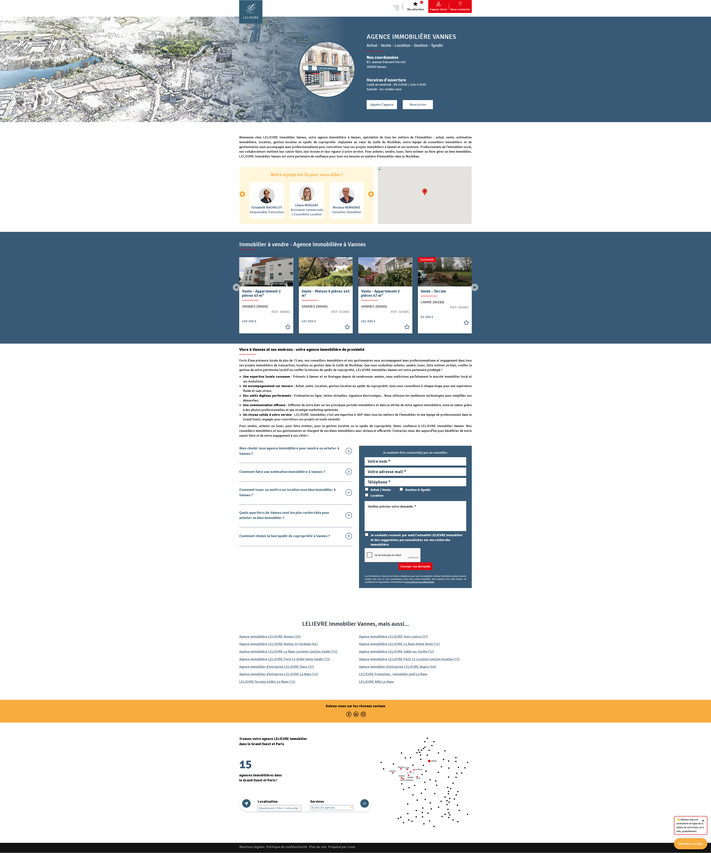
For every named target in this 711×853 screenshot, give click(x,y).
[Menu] (396, 6)
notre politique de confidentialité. (419, 582)
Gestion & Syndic (417, 490)
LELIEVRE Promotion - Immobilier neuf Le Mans (393, 674)
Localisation (268, 801)
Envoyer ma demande (415, 566)
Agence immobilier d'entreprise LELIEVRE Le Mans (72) (278, 674)
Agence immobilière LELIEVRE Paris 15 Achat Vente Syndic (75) (284, 659)
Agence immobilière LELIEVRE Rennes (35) (270, 636)
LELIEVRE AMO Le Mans (376, 682)
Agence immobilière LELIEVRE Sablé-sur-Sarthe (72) (396, 651)
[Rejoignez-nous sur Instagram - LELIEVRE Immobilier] (363, 715)
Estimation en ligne (690, 844)
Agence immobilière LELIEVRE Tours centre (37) (393, 636)
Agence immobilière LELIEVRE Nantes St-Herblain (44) (278, 644)
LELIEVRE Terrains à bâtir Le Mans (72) (267, 682)
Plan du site (317, 847)
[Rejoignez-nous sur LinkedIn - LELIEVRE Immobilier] (356, 715)
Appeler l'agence (381, 105)
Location (376, 495)
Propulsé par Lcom (341, 847)
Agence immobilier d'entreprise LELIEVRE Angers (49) (397, 667)
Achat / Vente (380, 490)
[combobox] (331, 808)
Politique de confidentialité (286, 847)
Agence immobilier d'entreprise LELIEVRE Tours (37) (276, 667)
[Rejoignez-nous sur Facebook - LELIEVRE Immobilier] (348, 715)
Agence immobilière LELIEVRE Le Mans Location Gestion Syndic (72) (288, 651)
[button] (371, 194)
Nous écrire (418, 105)
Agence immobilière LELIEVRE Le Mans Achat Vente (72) (399, 644)
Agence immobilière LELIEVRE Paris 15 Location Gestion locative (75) (409, 659)
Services (317, 801)
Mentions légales (252, 847)
